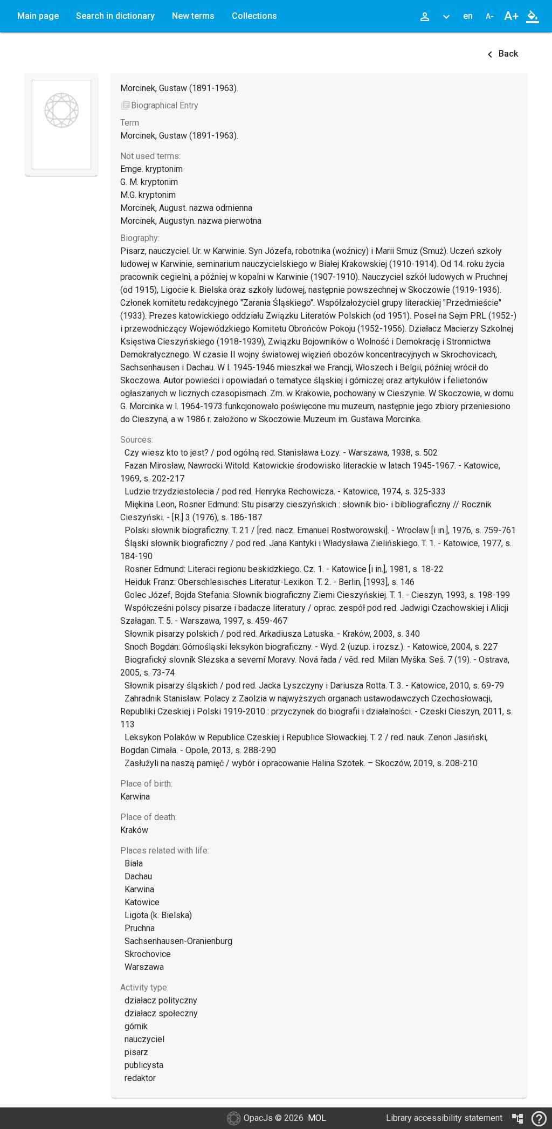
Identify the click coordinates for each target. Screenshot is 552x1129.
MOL (317, 1118)
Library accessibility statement (444, 1118)
